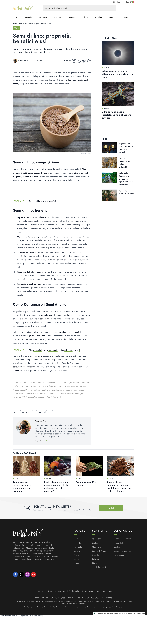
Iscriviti (111, 508)
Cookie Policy (119, 546)
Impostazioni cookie (122, 550)
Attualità (98, 17)
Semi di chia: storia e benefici (42, 201)
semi (49, 412)
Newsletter (117, 2)
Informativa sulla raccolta (8, 616)
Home (15, 23)
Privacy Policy (119, 542)
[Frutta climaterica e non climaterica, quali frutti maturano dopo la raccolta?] (57, 466)
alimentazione (27, 412)
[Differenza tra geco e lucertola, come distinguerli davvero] (118, 94)
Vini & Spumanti (99, 567)
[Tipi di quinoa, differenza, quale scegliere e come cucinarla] (26, 466)
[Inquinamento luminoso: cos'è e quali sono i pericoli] (109, 147)
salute (40, 412)
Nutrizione (96, 546)
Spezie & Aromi (99, 551)
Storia (94, 563)
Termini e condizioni (122, 538)
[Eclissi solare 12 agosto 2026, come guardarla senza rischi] (118, 53)
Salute (85, 17)
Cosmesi (71, 17)
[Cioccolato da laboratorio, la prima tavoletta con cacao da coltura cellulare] (120, 466)
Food (15, 17)
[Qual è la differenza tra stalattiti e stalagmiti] (109, 162)
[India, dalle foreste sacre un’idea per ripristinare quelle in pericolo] (109, 177)
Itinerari (125, 17)
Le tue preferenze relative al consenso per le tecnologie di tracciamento (119, 613)
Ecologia (95, 543)
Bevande (28, 17)
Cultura (57, 17)
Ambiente (43, 17)
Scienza (95, 559)
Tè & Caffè (96, 538)
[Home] (23, 8)
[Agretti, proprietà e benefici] (89, 466)
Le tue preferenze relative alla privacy (30, 616)
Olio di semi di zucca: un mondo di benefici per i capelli (54, 350)
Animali (112, 17)
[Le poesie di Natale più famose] (109, 195)
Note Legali (119, 555)
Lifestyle (95, 555)
